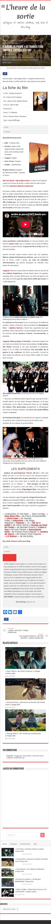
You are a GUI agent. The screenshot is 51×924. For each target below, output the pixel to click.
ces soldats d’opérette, (13, 273)
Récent (4, 844)
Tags (35, 844)
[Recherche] (42, 835)
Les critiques (13, 60)
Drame (35, 57)
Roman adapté (23, 60)
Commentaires (25, 844)
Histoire (5, 60)
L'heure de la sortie (25, 12)
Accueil (5, 40)
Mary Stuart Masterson (17, 459)
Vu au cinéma (33, 60)
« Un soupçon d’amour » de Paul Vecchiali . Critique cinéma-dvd (31, 636)
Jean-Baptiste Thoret (23, 473)
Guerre (40, 57)
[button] (38, 157)
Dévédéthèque (27, 57)
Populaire (13, 844)
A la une (12, 40)
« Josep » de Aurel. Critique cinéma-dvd (18, 630)
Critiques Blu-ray (16, 57)
